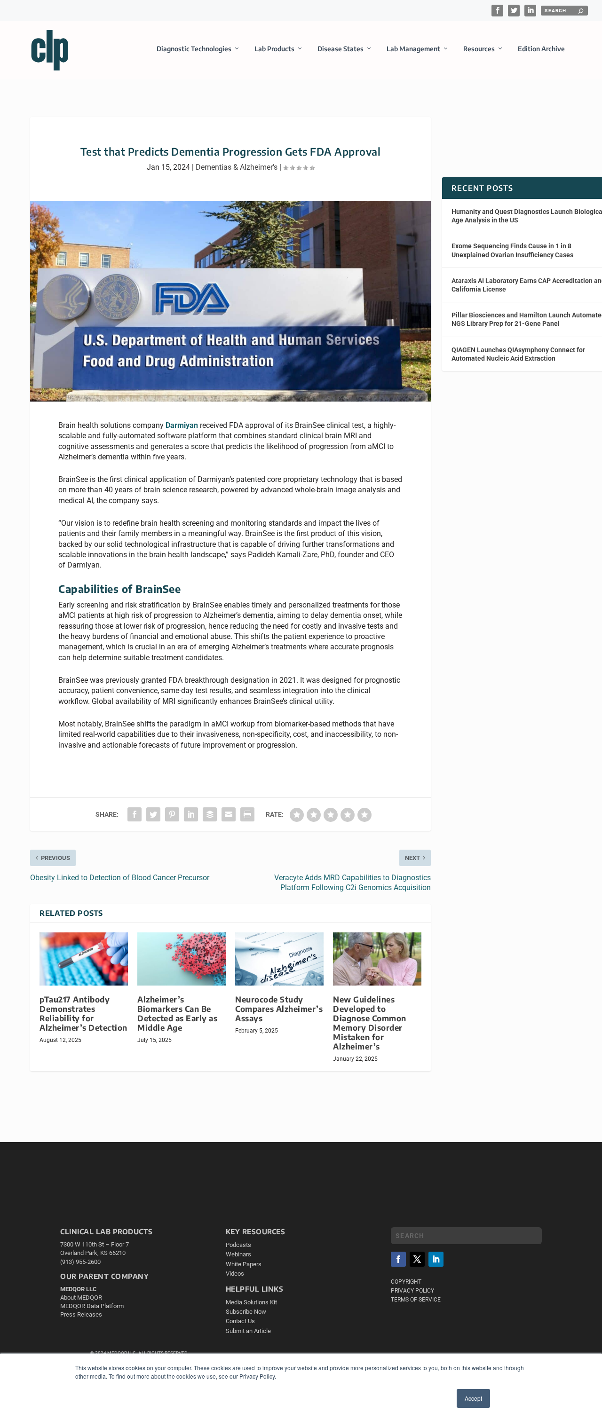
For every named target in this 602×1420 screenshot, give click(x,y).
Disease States (340, 49)
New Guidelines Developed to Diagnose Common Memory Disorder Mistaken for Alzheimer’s (369, 1023)
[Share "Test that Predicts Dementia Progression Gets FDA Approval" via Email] (228, 814)
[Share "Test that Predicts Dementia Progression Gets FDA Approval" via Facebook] (134, 814)
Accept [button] (473, 1398)
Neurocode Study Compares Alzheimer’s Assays (279, 1008)
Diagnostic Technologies (194, 49)
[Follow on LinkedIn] (436, 1259)
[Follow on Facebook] (398, 1259)
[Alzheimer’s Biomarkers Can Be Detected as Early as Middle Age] (181, 959)
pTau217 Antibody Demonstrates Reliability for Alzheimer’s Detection (83, 1013)
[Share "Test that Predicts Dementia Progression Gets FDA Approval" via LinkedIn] (191, 814)
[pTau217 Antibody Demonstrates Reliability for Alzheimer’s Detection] (84, 959)
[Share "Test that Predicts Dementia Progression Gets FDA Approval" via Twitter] (153, 814)
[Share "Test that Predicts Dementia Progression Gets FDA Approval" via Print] (247, 814)
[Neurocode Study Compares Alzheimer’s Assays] (279, 959)
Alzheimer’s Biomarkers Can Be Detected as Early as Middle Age (177, 1013)
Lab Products (274, 49)
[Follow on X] (417, 1259)
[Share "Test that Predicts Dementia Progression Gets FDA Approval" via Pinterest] (172, 814)
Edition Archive (541, 49)
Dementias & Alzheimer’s (236, 167)
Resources (479, 49)
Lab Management (413, 49)
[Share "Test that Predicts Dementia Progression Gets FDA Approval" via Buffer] (209, 814)
